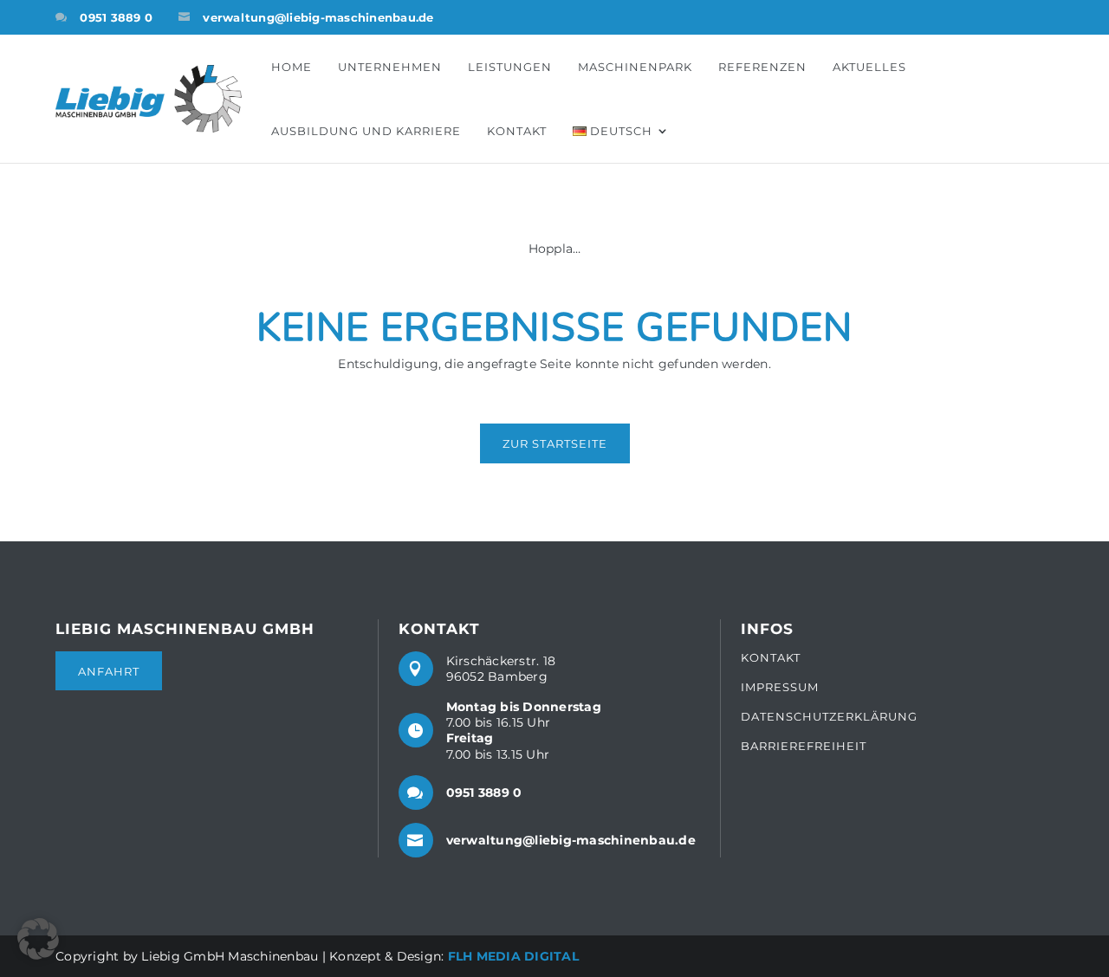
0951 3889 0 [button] (116, 17)
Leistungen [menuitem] (510, 67)
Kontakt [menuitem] (517, 131)
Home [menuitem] (291, 67)
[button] (148, 99)
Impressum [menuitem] (780, 687)
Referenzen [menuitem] (762, 67)
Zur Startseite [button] (555, 443)
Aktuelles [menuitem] (869, 67)
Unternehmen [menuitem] (390, 67)
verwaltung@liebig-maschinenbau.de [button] (318, 17)
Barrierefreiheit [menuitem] (803, 746)
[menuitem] (617, 131)
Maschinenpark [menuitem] (635, 67)
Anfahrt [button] (108, 671)
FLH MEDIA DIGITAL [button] (513, 956)
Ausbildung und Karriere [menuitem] (366, 131)
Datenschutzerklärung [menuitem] (829, 716)
